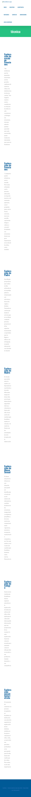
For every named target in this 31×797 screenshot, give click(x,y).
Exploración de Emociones (7, 166)
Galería (8, 48)
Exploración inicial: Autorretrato (7, 694)
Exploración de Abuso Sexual (7, 469)
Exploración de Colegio (7, 584)
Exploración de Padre (7, 273)
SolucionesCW (16, 790)
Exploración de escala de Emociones (7, 59)
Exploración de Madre (7, 370)
